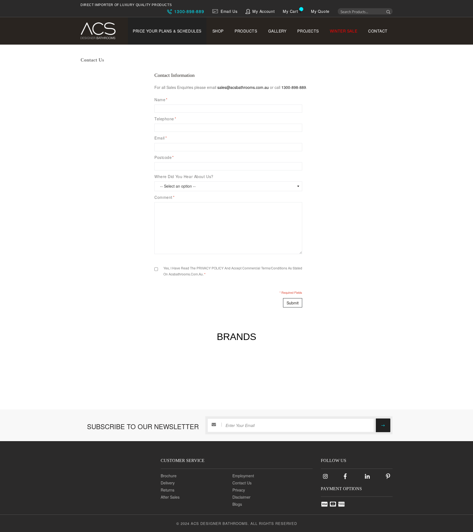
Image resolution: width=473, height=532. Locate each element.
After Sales (170, 497)
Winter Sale (343, 31)
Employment (243, 475)
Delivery (168, 483)
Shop (218, 31)
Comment (164, 197)
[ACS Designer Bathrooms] (101, 30)
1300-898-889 (188, 11)
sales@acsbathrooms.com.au (243, 87)
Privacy (238, 490)
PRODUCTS (246, 31)
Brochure (169, 475)
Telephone (165, 118)
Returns (167, 490)
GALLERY (277, 31)
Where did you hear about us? (184, 176)
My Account (263, 11)
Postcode (164, 157)
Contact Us (242, 483)
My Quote (320, 11)
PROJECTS (308, 31)
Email (160, 138)
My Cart (290, 11)
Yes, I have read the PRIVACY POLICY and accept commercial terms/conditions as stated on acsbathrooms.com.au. (232, 271)
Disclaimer (241, 497)
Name (161, 99)
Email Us (229, 11)
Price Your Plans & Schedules (167, 31)
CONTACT (378, 31)
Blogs (237, 504)
